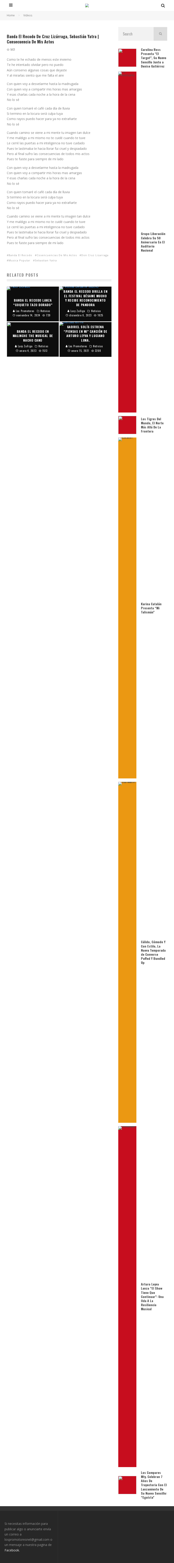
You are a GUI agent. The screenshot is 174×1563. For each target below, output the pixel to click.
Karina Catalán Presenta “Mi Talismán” (151, 607)
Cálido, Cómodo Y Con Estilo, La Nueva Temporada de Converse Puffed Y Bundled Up (153, 952)
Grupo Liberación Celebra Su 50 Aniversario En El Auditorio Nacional (153, 242)
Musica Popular (19, 260)
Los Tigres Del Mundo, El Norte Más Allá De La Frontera (152, 425)
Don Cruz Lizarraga (95, 255)
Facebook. (12, 1550)
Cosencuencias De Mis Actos (57, 255)
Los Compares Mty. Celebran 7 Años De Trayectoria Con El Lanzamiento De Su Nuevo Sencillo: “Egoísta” (154, 1485)
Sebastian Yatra (46, 260)
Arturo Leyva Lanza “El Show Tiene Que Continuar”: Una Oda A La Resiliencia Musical (152, 1296)
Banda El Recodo (20, 255)
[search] (160, 34)
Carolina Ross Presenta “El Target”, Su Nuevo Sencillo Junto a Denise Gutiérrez (153, 57)
